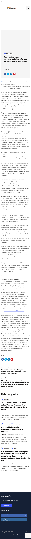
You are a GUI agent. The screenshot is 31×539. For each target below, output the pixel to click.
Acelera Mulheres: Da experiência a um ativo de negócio (12, 429)
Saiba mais (7, 505)
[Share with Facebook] (5, 74)
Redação (6, 63)
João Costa (4, 463)
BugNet (17, 534)
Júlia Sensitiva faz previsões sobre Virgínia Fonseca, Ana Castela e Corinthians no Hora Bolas (14, 406)
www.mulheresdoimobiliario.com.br (14, 311)
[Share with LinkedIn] (11, 74)
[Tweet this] (8, 74)
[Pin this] (14, 74)
